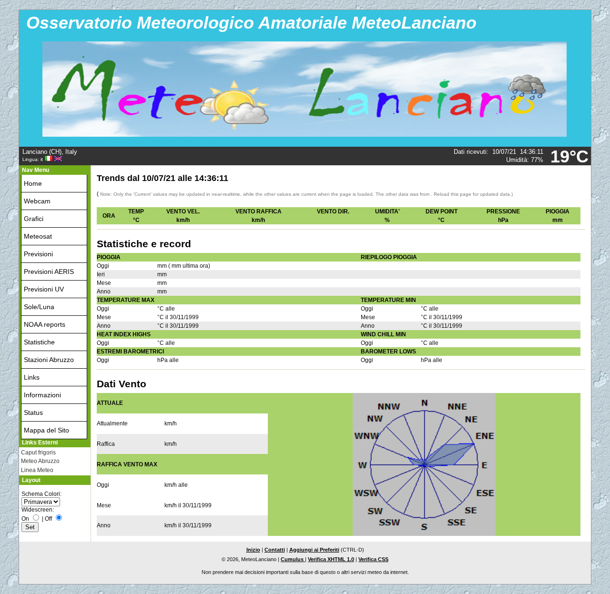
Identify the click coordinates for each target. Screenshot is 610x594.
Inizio (253, 550)
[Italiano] (48, 158)
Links (32, 377)
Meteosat (38, 236)
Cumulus (293, 559)
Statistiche (39, 342)
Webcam (37, 201)
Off (48, 518)
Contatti (274, 550)
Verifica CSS (373, 559)
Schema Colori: (41, 494)
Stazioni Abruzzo (49, 359)
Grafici (33, 218)
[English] (58, 158)
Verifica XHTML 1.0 (331, 559)
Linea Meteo (37, 470)
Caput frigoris (38, 452)
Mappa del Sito (46, 430)
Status (33, 412)
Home (33, 183)
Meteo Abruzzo (40, 461)
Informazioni (42, 395)
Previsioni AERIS (49, 271)
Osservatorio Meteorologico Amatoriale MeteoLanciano (251, 22)
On (25, 518)
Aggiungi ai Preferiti (314, 550)
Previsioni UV (44, 289)
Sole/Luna (39, 307)
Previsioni (38, 254)
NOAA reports (44, 324)
